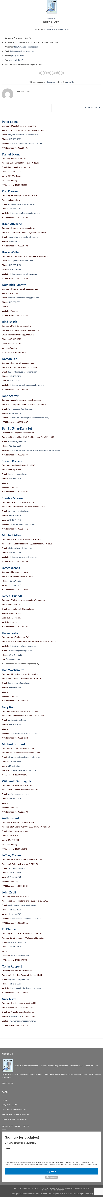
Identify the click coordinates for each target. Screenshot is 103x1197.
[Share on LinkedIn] (63, 73)
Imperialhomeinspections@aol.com (23, 237)
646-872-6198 (14, 946)
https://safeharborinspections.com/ (25, 988)
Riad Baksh (9, 322)
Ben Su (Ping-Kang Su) (17, 428)
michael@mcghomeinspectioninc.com (24, 757)
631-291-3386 (15, 983)
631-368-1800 (15, 909)
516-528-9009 (15, 139)
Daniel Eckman (12, 154)
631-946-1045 (15, 724)
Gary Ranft (9, 707)
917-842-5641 (15, 241)
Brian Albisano (90, 107)
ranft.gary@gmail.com (17, 720)
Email (7, 1148)
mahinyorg (63, 29)
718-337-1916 (14, 520)
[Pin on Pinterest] (58, 73)
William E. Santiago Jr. (17, 781)
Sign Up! (51, 1171)
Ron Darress (10, 191)
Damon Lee (9, 359)
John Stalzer (10, 396)
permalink (69, 82)
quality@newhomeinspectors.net (22, 905)
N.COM (36, 524)
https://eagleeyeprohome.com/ (23, 274)
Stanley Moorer (12, 498)
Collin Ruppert (12, 966)
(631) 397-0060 (18, 55)
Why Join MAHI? (9, 1104)
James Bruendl (12, 596)
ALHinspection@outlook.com (20, 409)
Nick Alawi (9, 999)
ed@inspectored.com (17, 942)
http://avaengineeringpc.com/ (26, 46)
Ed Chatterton (11, 929)
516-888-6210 (14, 380)
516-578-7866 (14, 761)
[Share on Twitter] (49, 73)
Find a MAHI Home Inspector (14, 1119)
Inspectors (51, 18)
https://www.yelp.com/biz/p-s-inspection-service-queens (35, 450)
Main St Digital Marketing (83, 1194)
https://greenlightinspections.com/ (25, 213)
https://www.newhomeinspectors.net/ (26, 918)
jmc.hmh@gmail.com (16, 868)
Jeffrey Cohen (11, 855)
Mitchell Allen (11, 535)
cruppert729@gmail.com (18, 979)
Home (4, 1100)
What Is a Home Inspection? (14, 1109)
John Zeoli (9, 892)
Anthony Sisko (11, 818)
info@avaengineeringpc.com (22, 51)
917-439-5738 (15, 376)
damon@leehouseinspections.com (22, 372)
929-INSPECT (15, 1016)
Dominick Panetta (14, 285)
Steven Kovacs (12, 461)
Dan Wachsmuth (13, 670)
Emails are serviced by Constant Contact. (84, 1164)
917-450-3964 (14, 877)
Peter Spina (10, 121)
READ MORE (7, 1083)
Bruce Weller (11, 252)
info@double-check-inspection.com (23, 134)
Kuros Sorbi (10, 633)
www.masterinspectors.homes (23, 1021)
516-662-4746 (15, 552)
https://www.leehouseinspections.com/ (27, 385)
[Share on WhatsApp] (40, 73)
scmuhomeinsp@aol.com (18, 511)
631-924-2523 (14, 585)
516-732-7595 (15, 872)
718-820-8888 (15, 446)
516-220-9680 (15, 265)
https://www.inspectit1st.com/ (23, 557)
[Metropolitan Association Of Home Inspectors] (51, 7)
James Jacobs (11, 568)
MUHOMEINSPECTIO (23, 524)
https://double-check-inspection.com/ (26, 143)
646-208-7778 (15, 515)
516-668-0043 (15, 208)
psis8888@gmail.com (17, 441)
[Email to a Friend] (54, 73)
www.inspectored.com (19, 955)
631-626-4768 (14, 914)
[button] (3, 7)
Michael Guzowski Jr (16, 744)
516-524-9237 (15, 581)
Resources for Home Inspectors (15, 1114)
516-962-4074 (15, 413)
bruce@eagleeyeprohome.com (21, 260)
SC (11, 524)
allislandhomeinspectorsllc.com (23, 733)
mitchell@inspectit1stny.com (20, 548)
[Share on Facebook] (45, 73)
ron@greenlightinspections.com (21, 204)
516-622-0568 (14, 269)
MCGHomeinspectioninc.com (23, 770)
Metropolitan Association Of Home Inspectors (43, 1194)
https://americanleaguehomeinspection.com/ (29, 417)
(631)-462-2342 (16, 60)
